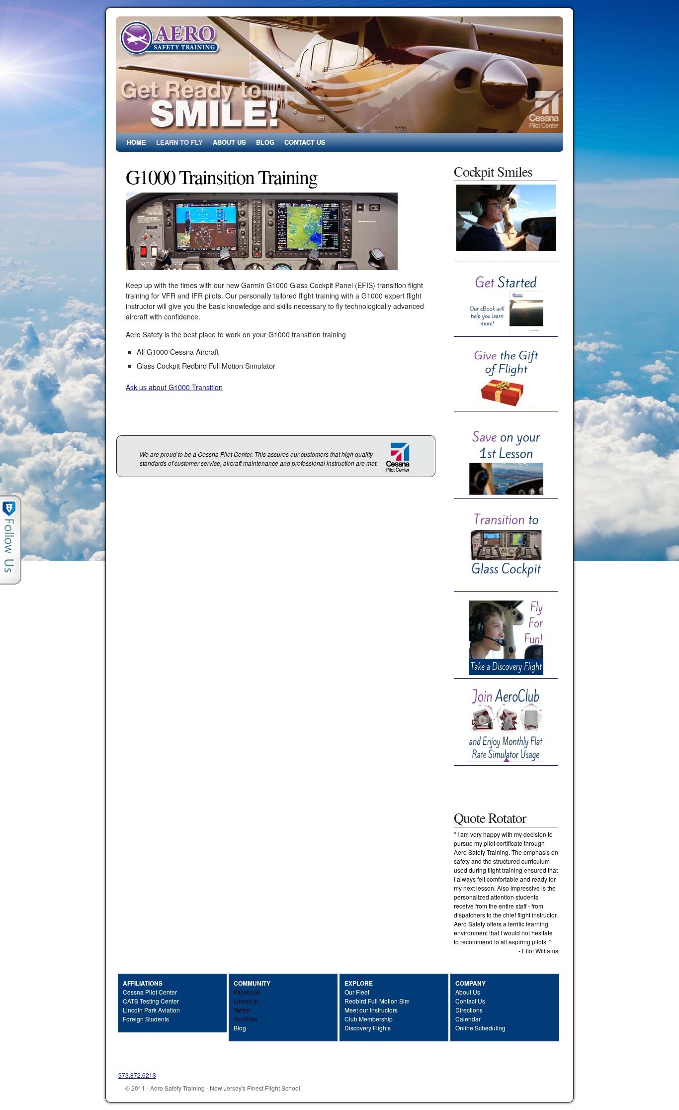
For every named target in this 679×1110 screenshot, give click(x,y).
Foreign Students (146, 1018)
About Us (467, 992)
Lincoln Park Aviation (151, 1010)
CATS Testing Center (151, 1001)
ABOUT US (229, 142)
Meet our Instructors (371, 1010)
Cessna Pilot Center (150, 992)
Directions (469, 1010)
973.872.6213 (137, 1075)
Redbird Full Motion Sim (377, 1001)
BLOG (265, 142)
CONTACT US (305, 142)
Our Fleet (356, 992)
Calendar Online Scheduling (480, 1023)
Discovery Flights (367, 1027)
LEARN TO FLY (179, 142)
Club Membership (368, 1018)
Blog (240, 1027)
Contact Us (470, 1001)
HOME (136, 142)
